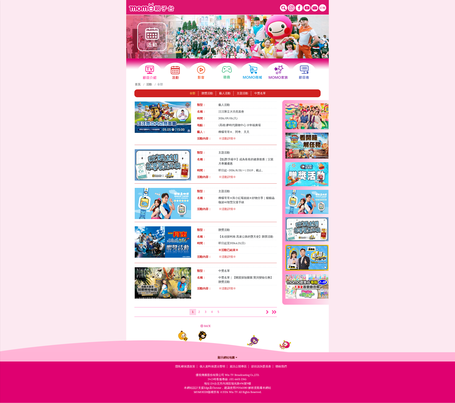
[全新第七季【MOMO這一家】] (307, 117)
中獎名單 (260, 93)
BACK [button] (207, 326)
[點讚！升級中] (307, 259)
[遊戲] (227, 72)
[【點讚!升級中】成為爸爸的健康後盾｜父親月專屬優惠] (162, 166)
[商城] (252, 72)
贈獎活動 (207, 93)
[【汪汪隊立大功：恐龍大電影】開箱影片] (307, 147)
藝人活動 (225, 93)
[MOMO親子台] (151, 7)
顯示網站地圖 (226, 357)
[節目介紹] (149, 72)
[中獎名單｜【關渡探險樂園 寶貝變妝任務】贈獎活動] (162, 284)
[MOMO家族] (278, 72)
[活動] (175, 72)
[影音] (201, 72)
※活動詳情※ (227, 138)
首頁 (138, 84)
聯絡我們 (281, 366)
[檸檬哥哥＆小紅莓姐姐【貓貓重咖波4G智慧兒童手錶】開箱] (307, 203)
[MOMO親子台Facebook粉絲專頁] (299, 7)
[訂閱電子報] (322, 7)
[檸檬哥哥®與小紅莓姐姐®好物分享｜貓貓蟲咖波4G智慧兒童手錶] (162, 205)
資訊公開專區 (238, 366)
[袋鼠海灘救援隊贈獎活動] (307, 175)
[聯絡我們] (314, 7)
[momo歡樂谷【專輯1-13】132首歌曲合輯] (307, 288)
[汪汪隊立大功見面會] (162, 118)
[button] (267, 312)
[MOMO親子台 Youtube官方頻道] (307, 7)
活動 (149, 84)
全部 (192, 93)
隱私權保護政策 (185, 366)
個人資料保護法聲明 (212, 366)
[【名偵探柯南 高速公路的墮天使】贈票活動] (162, 243)
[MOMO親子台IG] (291, 7)
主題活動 (242, 93)
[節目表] (304, 72)
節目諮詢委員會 (261, 366)
